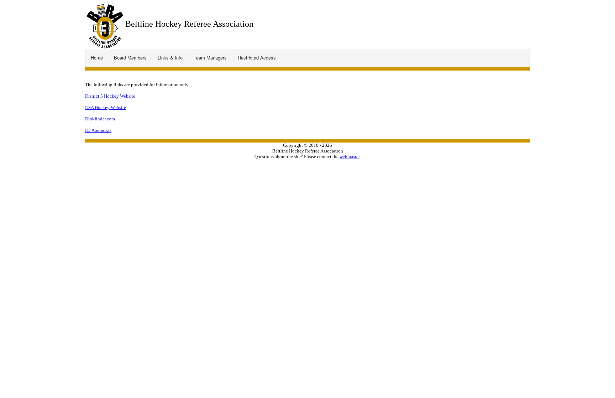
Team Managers (210, 57)
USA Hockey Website (105, 107)
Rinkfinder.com (100, 119)
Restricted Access (257, 57)
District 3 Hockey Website (110, 96)
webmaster (349, 156)
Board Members (130, 57)
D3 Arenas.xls (98, 130)
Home (97, 57)
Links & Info (170, 57)
